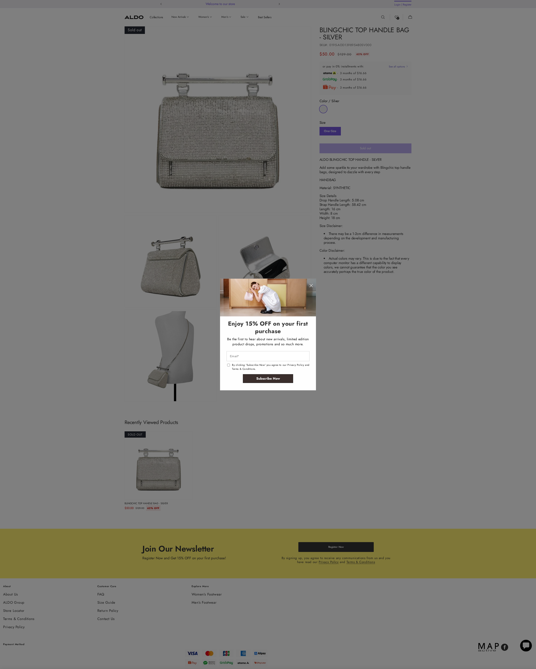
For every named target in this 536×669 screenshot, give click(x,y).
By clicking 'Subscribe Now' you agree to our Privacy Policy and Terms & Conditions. (270, 367)
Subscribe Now (268, 378)
